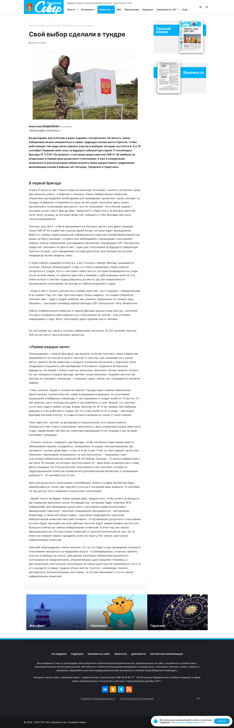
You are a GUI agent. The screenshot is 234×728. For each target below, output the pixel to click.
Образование (131, 9)
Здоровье (147, 9)
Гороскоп (157, 626)
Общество (105, 9)
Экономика (87, 9)
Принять (222, 721)
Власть (71, 9)
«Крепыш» (98, 626)
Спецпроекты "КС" (166, 9)
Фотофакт (37, 626)
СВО (118, 9)
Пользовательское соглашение (136, 698)
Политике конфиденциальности (190, 722)
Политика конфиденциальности (98, 698)
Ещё (185, 9)
